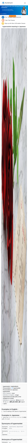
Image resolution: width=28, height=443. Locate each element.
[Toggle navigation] (25, 3)
